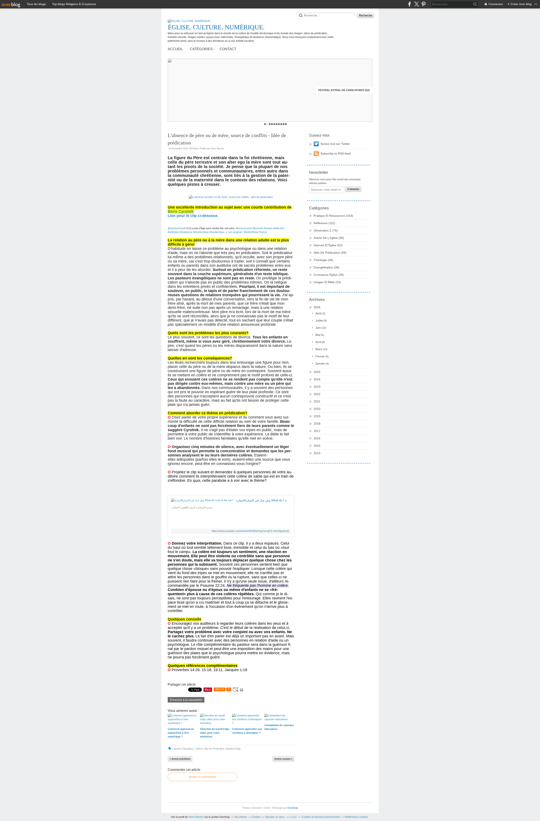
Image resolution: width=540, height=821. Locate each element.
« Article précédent (180, 759)
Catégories (201, 49)
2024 (317, 379)
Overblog (292, 807)
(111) (324, 223)
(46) (323, 260)
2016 (317, 438)
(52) (328, 245)
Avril (318, 342)
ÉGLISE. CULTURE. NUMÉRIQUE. (216, 27)
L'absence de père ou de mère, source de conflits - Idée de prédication (227, 139)
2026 (317, 307)
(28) (329, 274)
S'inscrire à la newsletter (186, 699)
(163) (333, 215)
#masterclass (216, 232)
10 (286, 124)
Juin (318, 327)
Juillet (319, 320)
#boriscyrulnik (244, 228)
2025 (317, 372)
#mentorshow (201, 232)
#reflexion (173, 232)
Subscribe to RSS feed (335, 153)
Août (318, 313)
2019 (317, 416)
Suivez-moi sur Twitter (335, 143)
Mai (317, 334)
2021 (317, 401)
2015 (317, 445)
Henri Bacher (196, 817)
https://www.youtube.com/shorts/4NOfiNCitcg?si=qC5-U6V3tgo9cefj (250, 531)
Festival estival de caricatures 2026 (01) (341, 90)
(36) (326, 267)
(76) (326, 230)
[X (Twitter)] (416, 4)
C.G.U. (293, 817)
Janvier (320, 363)
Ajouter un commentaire (202, 776)
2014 (317, 453)
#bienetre (257, 228)
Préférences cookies (356, 817)
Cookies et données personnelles (321, 817)
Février (320, 356)
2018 (317, 423)
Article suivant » (283, 759)
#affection (278, 228)
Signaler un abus (275, 817)
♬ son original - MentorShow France (246, 232)
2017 (317, 431)
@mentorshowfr (177, 228)
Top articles (240, 817)
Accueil (175, 49)
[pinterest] (423, 4)
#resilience (186, 232)
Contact (228, 49)
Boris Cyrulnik (181, 211)
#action (268, 228)
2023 (317, 386)
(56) (329, 238)
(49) (330, 252)
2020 (317, 408)
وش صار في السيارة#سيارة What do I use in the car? (263, 500)
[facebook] (409, 4)
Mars (318, 349)
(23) (327, 282)
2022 (317, 394)
